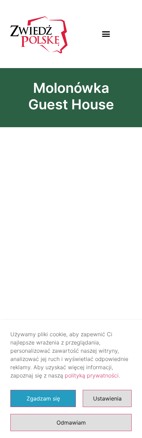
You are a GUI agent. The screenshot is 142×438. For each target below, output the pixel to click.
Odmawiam (71, 422)
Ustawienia (107, 398)
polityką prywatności (92, 375)
